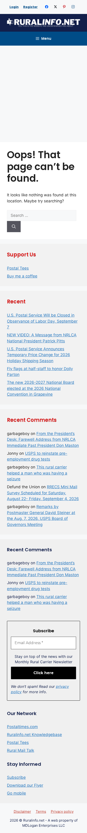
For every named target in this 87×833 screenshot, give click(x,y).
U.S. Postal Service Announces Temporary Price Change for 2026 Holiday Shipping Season (38, 355)
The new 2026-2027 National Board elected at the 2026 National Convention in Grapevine (40, 388)
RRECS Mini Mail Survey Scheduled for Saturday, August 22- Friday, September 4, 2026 (43, 493)
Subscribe (16, 777)
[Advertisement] (43, 91)
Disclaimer (22, 811)
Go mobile (16, 793)
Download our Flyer (25, 785)
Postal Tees (18, 268)
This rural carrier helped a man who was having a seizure (37, 473)
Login (14, 7)
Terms (41, 811)
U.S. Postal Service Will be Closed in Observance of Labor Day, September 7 (42, 321)
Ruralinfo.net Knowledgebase (34, 734)
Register (30, 7)
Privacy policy (62, 811)
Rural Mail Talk (20, 750)
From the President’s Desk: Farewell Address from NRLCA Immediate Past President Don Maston (43, 439)
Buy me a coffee (22, 276)
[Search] (14, 226)
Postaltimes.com (22, 726)
